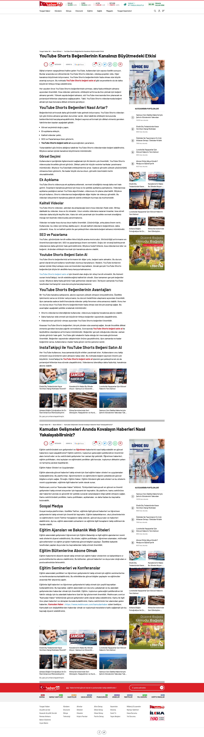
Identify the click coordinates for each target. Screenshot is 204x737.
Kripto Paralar (158, 696)
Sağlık (99, 11)
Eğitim (90, 11)
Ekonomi (79, 11)
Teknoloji (66, 716)
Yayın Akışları (115, 716)
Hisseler (116, 696)
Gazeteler (72, 696)
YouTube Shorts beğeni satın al (53, 274)
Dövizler (80, 710)
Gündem (58, 11)
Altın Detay (98, 706)
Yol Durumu (142, 696)
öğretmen (80, 449)
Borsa (42, 696)
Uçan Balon (43, 723)
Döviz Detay (98, 710)
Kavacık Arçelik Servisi (48, 713)
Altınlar (79, 706)
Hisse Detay (98, 713)
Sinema (113, 710)
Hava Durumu (86, 696)
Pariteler (128, 696)
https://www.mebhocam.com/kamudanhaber (86, 604)
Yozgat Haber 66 (44, 51)
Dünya (68, 11)
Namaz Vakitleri (56, 696)
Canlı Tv (113, 713)
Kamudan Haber (55, 604)
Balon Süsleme (45, 720)
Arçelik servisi (44, 710)
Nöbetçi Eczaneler (134, 706)
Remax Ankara (45, 716)
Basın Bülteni (57, 51)
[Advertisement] (102, 31)
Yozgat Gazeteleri (124, 11)
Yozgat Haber (44, 11)
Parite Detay (99, 716)
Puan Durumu (102, 696)
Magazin (109, 11)
